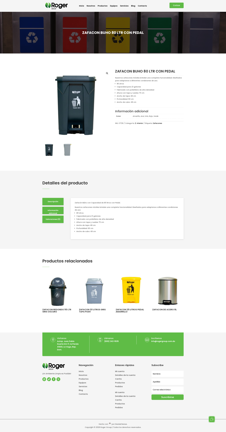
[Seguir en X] (58, 379)
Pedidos (119, 387)
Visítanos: (62, 338)
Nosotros (91, 6)
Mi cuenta (119, 372)
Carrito (118, 379)
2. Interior (139, 123)
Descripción (53, 201)
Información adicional (53, 211)
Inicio (81, 6)
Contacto (142, 6)
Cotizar (176, 5)
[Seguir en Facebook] (54, 379)
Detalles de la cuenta (125, 375)
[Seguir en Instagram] (44, 379)
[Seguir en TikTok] (49, 379)
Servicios (124, 6)
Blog (133, 6)
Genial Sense (121, 424)
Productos (102, 6)
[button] (107, 73)
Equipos (113, 6)
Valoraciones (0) (53, 219)
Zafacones (157, 123)
